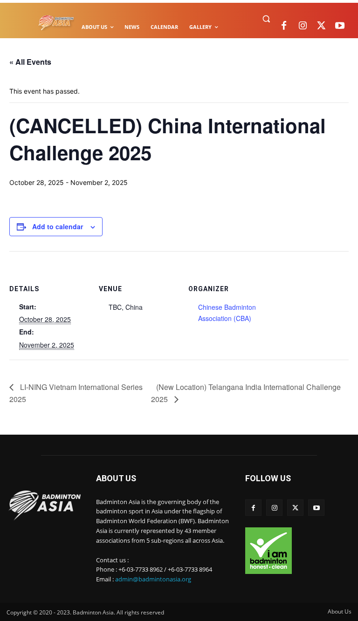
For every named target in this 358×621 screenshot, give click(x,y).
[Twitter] (321, 26)
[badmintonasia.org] (56, 23)
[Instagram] (303, 26)
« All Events (30, 61)
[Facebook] (284, 26)
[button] (266, 19)
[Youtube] (340, 26)
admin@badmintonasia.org (153, 579)
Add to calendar (57, 226)
